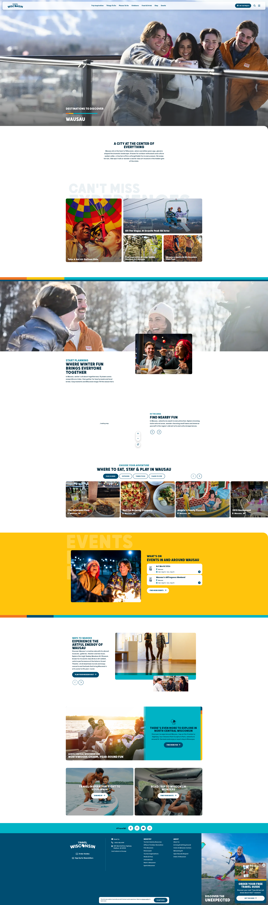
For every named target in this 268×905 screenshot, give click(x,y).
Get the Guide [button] (250, 898)
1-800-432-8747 (119, 842)
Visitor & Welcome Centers (182, 848)
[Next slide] (199, 476)
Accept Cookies (161, 900)
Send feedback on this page (118, 851)
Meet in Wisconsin (150, 863)
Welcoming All (178, 851)
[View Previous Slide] (152, 432)
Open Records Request (180, 854)
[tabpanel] (134, 496)
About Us (176, 842)
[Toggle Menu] (258, 5)
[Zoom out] (138, 438)
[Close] (263, 865)
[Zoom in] (138, 433)
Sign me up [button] (98, 796)
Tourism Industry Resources (153, 842)
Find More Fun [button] (172, 745)
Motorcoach (148, 851)
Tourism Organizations (151, 854)
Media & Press (148, 857)
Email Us (116, 839)
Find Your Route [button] (167, 796)
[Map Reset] (138, 444)
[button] (243, 6)
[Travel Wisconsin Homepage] (15, 6)
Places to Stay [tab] (157, 476)
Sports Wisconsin (149, 865)
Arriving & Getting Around (182, 845)
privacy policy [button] (145, 899)
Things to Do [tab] (140, 476)
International (148, 860)
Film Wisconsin (148, 848)
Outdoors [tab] (125, 476)
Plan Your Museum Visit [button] (84, 675)
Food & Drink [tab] (111, 476)
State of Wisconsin (179, 857)
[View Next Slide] (159, 432)
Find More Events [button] (157, 590)
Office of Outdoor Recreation (153, 845)
